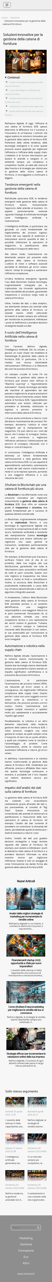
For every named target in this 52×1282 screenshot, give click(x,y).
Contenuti (13, 77)
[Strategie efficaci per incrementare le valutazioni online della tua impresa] (25, 1039)
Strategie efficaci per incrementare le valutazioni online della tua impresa (26, 1055)
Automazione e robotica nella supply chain (26, 106)
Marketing (26, 1238)
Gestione (15, 17)
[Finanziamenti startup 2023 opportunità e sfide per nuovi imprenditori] (25, 945)
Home (5, 17)
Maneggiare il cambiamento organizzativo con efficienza (37, 1178)
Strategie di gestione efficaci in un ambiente (37, 1141)
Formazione (26, 1250)
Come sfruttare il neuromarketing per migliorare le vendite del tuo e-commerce (26, 1010)
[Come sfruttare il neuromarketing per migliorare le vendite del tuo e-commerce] (25, 992)
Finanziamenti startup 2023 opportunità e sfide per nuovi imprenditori (26, 963)
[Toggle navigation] (7, 4)
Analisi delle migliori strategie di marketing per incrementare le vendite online (26, 916)
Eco (26, 1257)
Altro (26, 1263)
